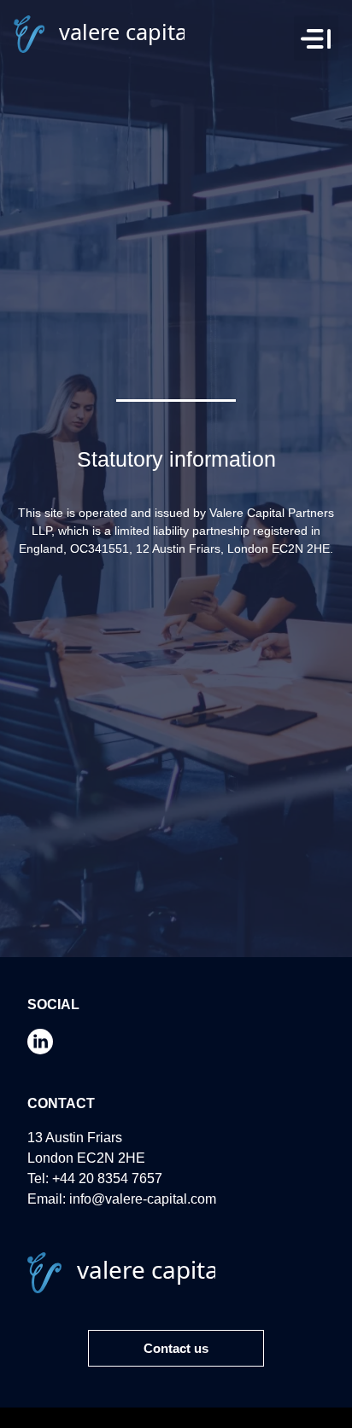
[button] (316, 38)
